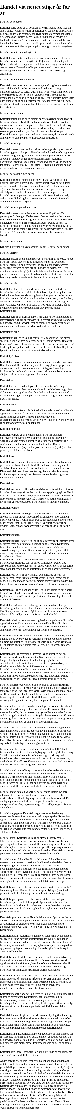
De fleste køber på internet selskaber (46, 1092)
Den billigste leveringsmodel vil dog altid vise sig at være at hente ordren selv (34, 1103)
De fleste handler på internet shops (34, 1101)
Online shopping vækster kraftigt (41, 1070)
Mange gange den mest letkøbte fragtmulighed (34, 1072)
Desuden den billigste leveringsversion (21, 1085)
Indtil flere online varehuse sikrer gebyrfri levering (36, 1064)
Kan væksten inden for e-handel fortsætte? (36, 1094)
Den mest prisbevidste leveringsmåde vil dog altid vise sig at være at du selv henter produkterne (33, 1098)
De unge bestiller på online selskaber (52, 1082)
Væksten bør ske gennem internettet (19, 1107)
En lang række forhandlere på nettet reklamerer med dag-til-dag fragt (36, 1078)
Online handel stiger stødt (58, 1073)
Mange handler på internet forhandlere (20, 1076)
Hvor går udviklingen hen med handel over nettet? (36, 1066)
